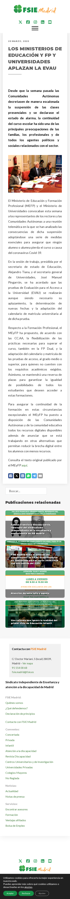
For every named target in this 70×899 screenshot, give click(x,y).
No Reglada (12, 778)
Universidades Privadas (19, 767)
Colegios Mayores (16, 772)
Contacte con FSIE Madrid (20, 721)
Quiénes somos (14, 702)
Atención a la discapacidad (20, 750)
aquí (24, 465)
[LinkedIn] (22, 475)
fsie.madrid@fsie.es (23, 672)
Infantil (9, 745)
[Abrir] (35, 28)
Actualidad (11, 791)
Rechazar (26, 893)
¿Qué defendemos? (16, 708)
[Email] (40, 475)
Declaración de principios (20, 713)
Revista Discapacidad (18, 756)
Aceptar (10, 893)
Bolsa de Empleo (15, 825)
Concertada (12, 734)
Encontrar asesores (16, 809)
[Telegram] (34, 475)
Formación (11, 814)
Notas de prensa (14, 796)
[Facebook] (10, 475)
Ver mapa (27, 663)
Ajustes (42, 893)
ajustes (28, 887)
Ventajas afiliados (15, 820)
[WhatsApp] (28, 475)
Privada (9, 740)
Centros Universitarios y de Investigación (29, 761)
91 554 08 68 (19, 667)
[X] (16, 475)
